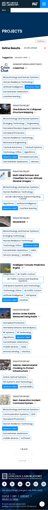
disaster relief (32, 86)
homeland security (29, 156)
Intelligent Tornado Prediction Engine (29, 266)
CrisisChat (18, 68)
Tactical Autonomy (12, 147)
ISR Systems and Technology (17, 381)
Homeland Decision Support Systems (21, 128)
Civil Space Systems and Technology (21, 285)
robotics (35, 161)
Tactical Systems (33, 147)
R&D (6, 10)
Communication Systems (16, 414)
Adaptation (9, 274)
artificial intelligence (13, 86)
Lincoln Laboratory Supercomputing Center (22, 197)
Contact (24, 496)
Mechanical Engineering (14, 142)
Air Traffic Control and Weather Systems (22, 279)
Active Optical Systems (14, 377)
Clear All (41, 41)
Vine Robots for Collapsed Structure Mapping (27, 111)
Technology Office (12, 152)
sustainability (26, 386)
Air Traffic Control (26, 274)
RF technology (24, 332)
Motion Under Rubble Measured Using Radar (25, 315)
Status (5, 496)
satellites (26, 255)
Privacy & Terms (10, 499)
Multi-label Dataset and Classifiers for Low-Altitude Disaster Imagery (27, 178)
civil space (31, 295)
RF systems (8, 332)
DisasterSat (19, 221)
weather (24, 300)
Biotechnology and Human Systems (21, 77)
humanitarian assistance (15, 91)
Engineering (33, 123)
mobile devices (10, 346)
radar (33, 250)
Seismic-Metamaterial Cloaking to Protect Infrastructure (25, 368)
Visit (14, 496)
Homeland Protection (14, 132)
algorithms (29, 152)
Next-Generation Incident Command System (26, 402)
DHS (33, 414)
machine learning (11, 96)
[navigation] (44, 4)
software (25, 438)
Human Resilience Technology (18, 82)
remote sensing (11, 255)
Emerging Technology (14, 123)
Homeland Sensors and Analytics (19, 327)
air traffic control (32, 290)
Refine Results (11, 48)
